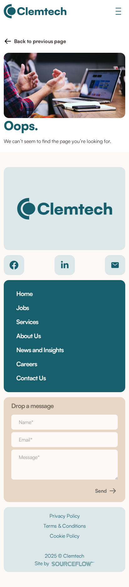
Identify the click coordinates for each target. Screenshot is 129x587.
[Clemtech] (35, 11)
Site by (42, 563)
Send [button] (101, 491)
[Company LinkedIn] (64, 265)
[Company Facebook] (14, 265)
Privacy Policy (64, 516)
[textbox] (64, 422)
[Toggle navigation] (118, 11)
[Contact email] (115, 265)
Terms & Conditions (65, 526)
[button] (35, 41)
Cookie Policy (65, 536)
